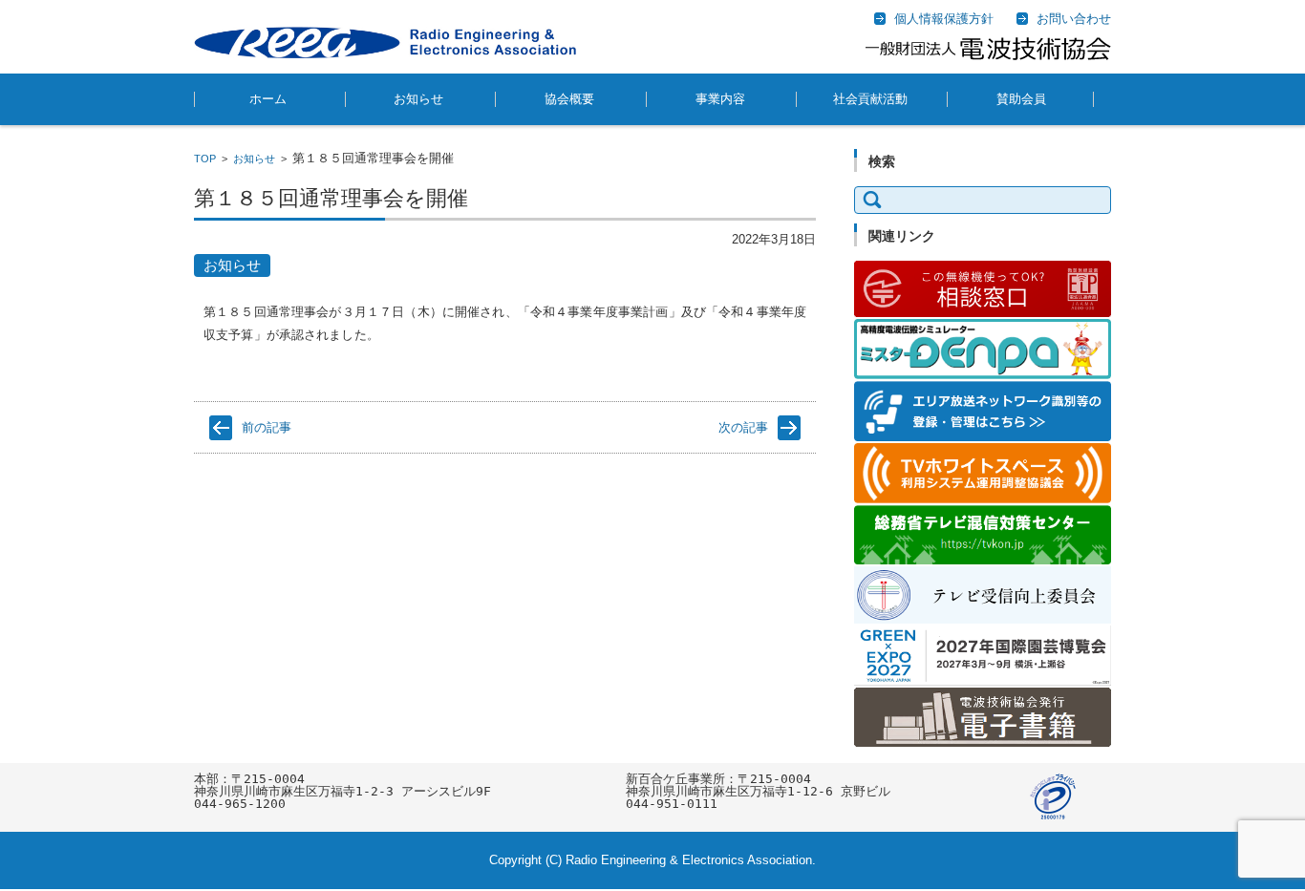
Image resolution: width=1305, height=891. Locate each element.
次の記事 (743, 427)
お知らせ (418, 99)
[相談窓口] (982, 313)
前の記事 (266, 427)
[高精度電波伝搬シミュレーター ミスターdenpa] (982, 375)
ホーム (268, 99)
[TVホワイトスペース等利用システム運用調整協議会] (982, 499)
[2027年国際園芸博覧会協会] (982, 681)
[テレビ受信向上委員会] (982, 619)
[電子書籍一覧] (982, 742)
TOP (205, 158)
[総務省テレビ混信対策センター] (982, 560)
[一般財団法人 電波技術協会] (385, 42)
